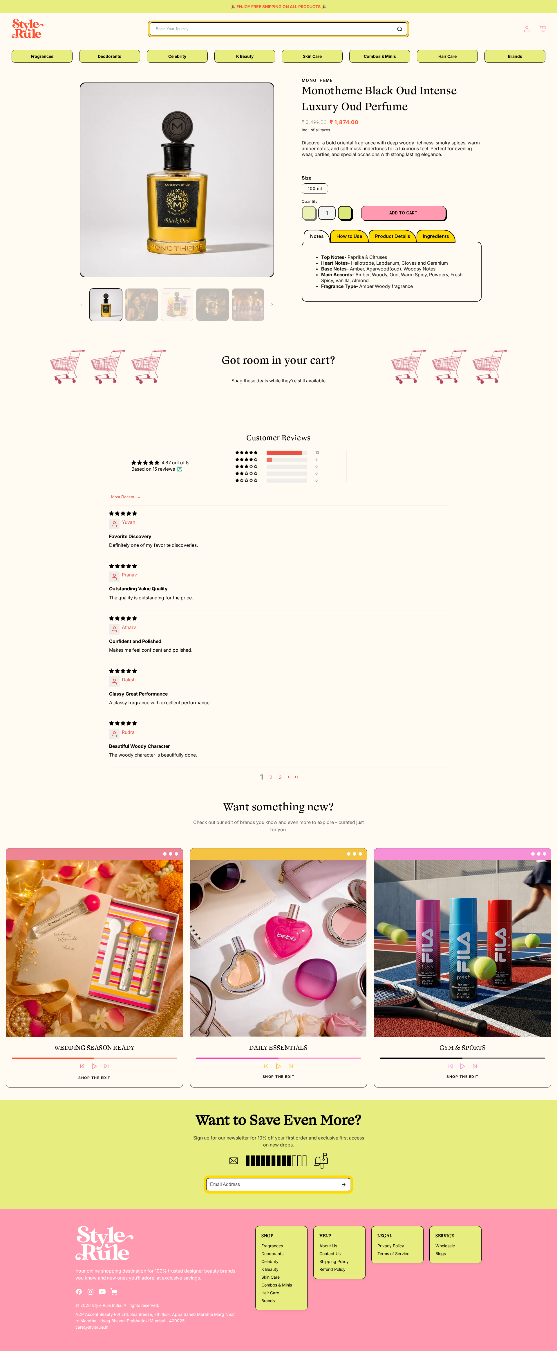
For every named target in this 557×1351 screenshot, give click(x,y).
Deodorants (109, 56)
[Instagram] (90, 1291)
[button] (542, 29)
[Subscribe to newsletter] (343, 1184)
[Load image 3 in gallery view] (177, 305)
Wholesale (445, 1245)
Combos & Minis (380, 56)
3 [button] (280, 777)
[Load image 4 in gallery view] (212, 305)
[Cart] (113, 1291)
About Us (328, 1245)
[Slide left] (81, 304)
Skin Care (312, 56)
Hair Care (447, 56)
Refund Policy (332, 1269)
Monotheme (317, 80)
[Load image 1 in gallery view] (106, 305)
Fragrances (42, 56)
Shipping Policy (334, 1261)
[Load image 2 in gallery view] (141, 305)
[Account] (526, 29)
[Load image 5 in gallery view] (248, 305)
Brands (515, 56)
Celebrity (177, 56)
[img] (123, 513)
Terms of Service (393, 1253)
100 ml (315, 188)
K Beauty (245, 56)
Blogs (440, 1253)
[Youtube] (102, 1291)
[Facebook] (78, 1291)
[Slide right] (272, 304)
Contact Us (330, 1253)
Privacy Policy (390, 1245)
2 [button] (271, 777)
